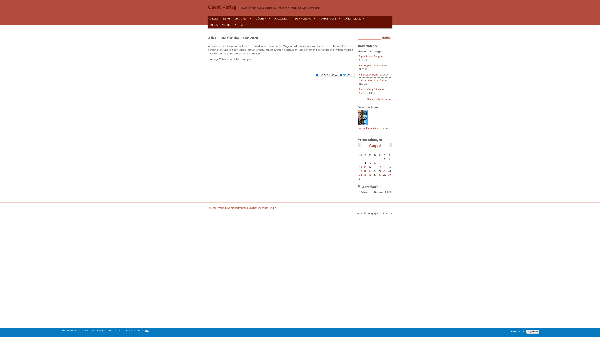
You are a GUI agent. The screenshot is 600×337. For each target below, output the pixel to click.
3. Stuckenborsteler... (369, 74)
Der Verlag (301, 18)
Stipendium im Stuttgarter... (372, 56)
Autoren (240, 18)
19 (370, 171)
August (375, 145)
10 (360, 167)
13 (374, 167)
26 (370, 174)
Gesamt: (379, 192)
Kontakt (232, 208)
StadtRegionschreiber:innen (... (374, 65)
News (226, 18)
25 (365, 174)
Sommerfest (326, 18)
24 (360, 174)
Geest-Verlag (222, 7)
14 (379, 167)
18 (365, 171)
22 (384, 171)
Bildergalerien (220, 25)
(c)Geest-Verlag (217, 208)
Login (273, 208)
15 (384, 167)
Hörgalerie (351, 18)
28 (379, 174)
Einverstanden (517, 331)
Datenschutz (260, 208)
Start (214, 18)
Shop (243, 25)
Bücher (259, 18)
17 (360, 171)
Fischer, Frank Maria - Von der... (374, 128)
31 (360, 178)
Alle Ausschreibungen (379, 99)
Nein (147, 330)
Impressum (245, 208)
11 (365, 167)
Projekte (279, 18)
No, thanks (533, 331)
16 (389, 167)
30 (389, 174)
